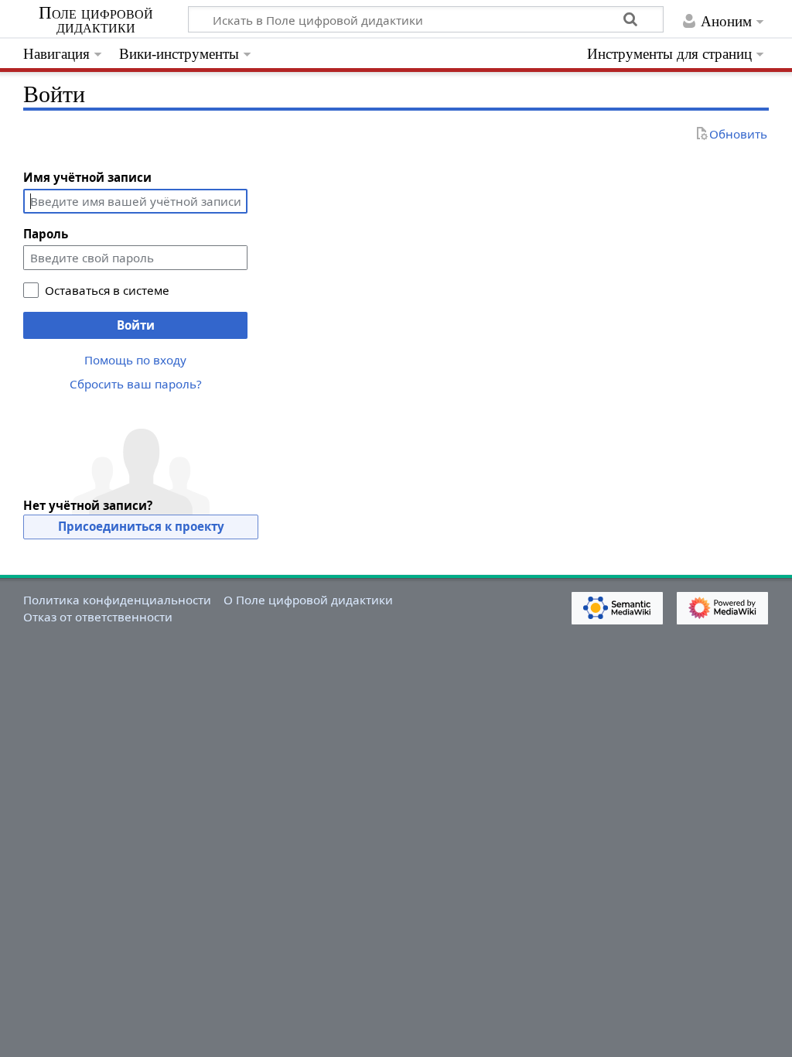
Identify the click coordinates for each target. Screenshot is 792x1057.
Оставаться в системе (107, 290)
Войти (136, 325)
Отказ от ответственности (97, 616)
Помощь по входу (135, 360)
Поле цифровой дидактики (96, 20)
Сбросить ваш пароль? (136, 384)
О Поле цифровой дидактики (308, 599)
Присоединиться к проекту (141, 526)
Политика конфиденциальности (117, 599)
